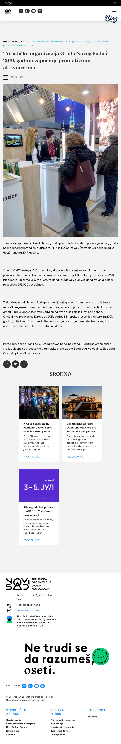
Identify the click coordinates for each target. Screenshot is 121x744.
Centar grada (13, 720)
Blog (24, 41)
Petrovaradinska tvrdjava (20, 723)
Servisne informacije (62, 727)
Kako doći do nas (60, 730)
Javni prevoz (58, 734)
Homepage (10, 41)
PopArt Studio (38, 700)
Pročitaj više (31, 456)
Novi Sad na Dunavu (17, 727)
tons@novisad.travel (28, 610)
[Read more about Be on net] (9, 3)
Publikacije (57, 723)
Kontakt (92, 716)
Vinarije (10, 734)
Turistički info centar (63, 720)
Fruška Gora (12, 730)
